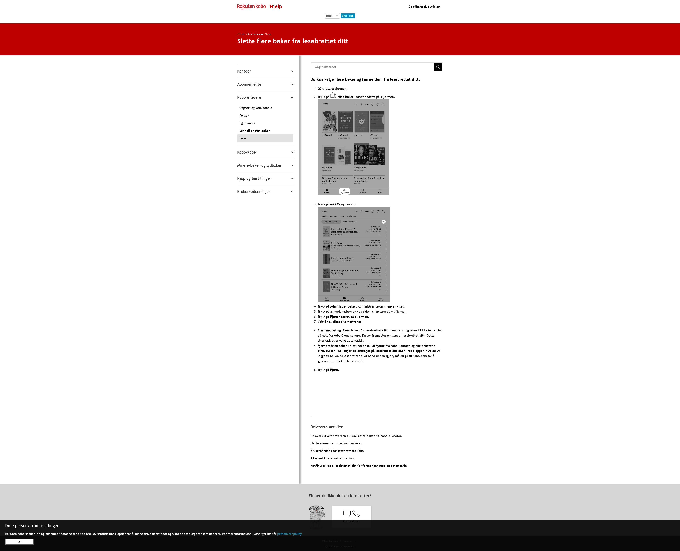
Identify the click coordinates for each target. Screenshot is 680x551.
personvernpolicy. (290, 534)
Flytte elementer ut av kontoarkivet (336, 443)
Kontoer (244, 71)
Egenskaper (247, 123)
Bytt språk (347, 15)
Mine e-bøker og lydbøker (259, 165)
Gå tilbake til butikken (424, 7)
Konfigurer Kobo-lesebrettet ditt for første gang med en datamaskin (359, 466)
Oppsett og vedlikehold (255, 108)
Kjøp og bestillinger (254, 178)
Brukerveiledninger (253, 191)
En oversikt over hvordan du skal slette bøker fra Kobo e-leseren (356, 436)
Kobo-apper (247, 152)
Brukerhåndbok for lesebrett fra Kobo (337, 451)
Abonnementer (250, 84)
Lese (268, 34)
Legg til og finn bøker (254, 131)
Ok (19, 542)
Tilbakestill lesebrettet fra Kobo (333, 458)
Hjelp (242, 34)
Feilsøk (244, 115)
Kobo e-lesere (255, 34)
